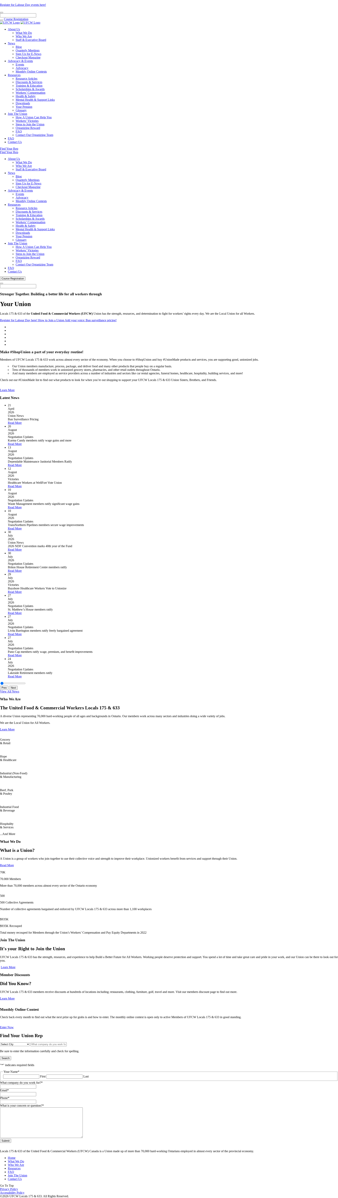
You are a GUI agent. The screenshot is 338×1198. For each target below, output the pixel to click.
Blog (19, 47)
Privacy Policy (9, 1189)
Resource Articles (26, 78)
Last (86, 1076)
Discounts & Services (29, 82)
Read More (15, 422)
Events (20, 64)
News (11, 43)
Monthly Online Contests (31, 71)
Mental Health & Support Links (35, 99)
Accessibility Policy (12, 1192)
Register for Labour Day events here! (23, 4)
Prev (4, 687)
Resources (14, 75)
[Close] (1, 12)
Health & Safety (26, 96)
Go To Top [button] (7, 1185)
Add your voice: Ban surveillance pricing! (91, 320)
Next (13, 687)
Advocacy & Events (20, 61)
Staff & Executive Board (31, 39)
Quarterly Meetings (28, 50)
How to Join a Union (51, 320)
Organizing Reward (28, 128)
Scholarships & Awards (30, 89)
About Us (14, 29)
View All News (9, 691)
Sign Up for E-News (28, 54)
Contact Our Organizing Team (34, 135)
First (43, 1076)
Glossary (21, 110)
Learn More (7, 390)
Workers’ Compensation (30, 92)
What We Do (24, 32)
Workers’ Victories (27, 121)
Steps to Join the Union (30, 124)
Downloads (23, 103)
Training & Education (29, 85)
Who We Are (24, 36)
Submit (6, 1140)
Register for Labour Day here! (19, 320)
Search (6, 1058)
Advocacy (22, 68)
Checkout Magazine (28, 57)
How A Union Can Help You (34, 117)
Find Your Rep (9, 148)
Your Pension (24, 106)
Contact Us (15, 142)
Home (11, 1157)
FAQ (19, 131)
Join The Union (17, 113)
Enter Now (7, 1027)
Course (16, 19)
